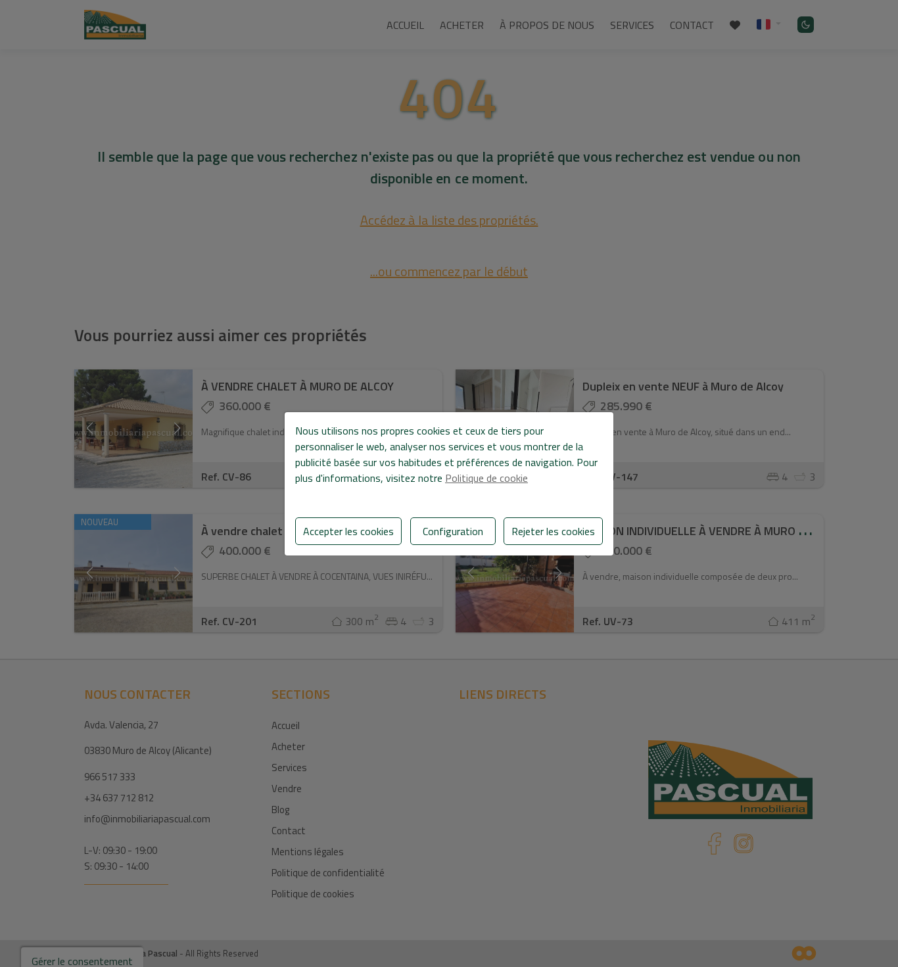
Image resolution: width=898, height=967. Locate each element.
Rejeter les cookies (553, 531)
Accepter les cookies (348, 531)
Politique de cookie (486, 478)
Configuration (453, 531)
